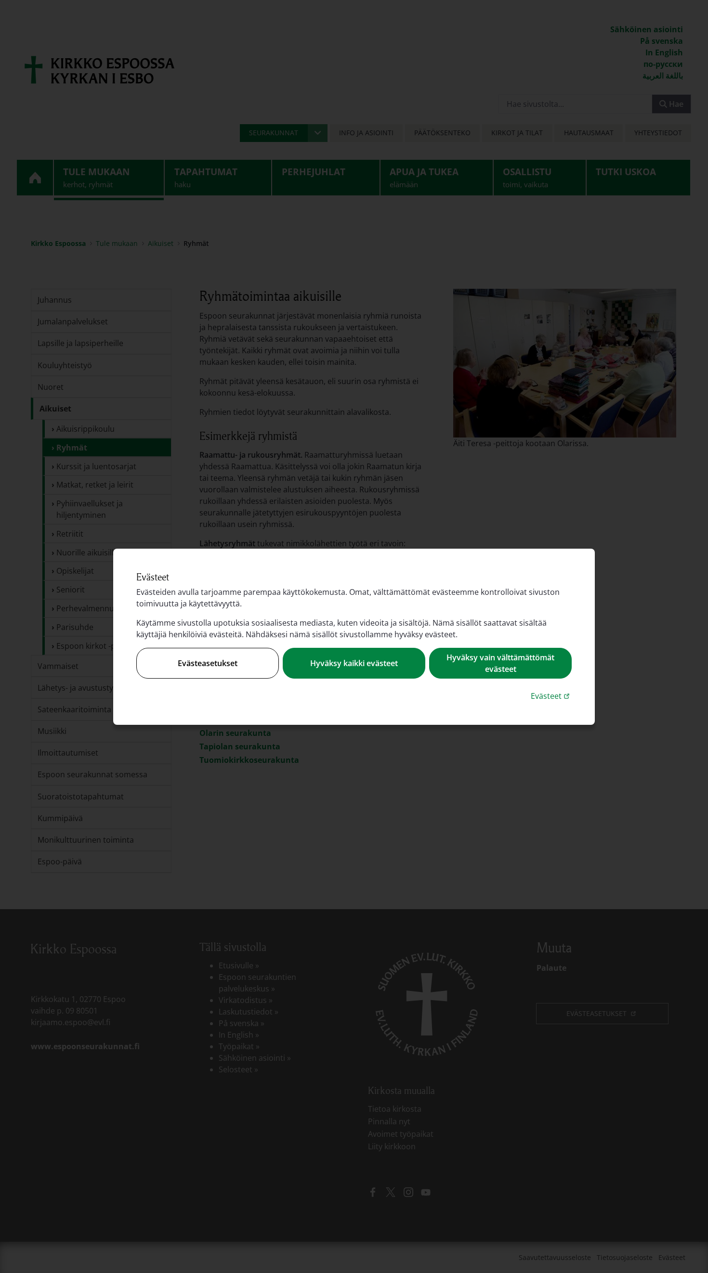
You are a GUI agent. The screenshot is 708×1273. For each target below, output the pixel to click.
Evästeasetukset (207, 663)
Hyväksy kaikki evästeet (354, 663)
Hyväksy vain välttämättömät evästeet (500, 663)
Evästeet (551, 695)
